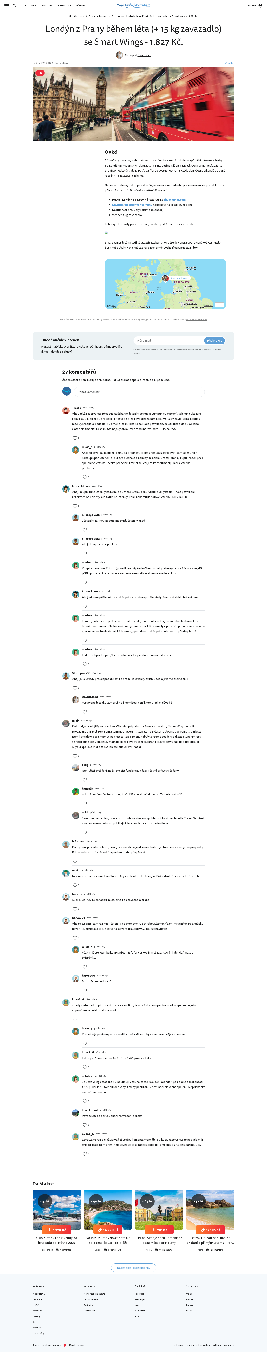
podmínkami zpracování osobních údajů (183, 349)
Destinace (37, 1299)
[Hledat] (16, 6)
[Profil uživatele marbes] (75, 565)
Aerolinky (37, 1310)
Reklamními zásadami (196, 319)
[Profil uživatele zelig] (75, 767)
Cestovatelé (89, 1310)
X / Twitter (140, 1310)
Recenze (37, 1327)
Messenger (140, 1299)
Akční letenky (76, 16)
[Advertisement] (68, 178)
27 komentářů (60, 63)
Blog (35, 1322)
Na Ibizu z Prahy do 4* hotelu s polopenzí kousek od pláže (108, 1240)
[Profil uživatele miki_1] (66, 873)
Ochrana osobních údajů (198, 1345)
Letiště (36, 1305)
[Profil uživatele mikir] (66, 723)
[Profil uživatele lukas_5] (75, 450)
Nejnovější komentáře (94, 1293)
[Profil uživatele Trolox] (66, 410)
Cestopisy (88, 1305)
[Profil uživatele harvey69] (66, 920)
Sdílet (231, 63)
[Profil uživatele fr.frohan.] (66, 844)
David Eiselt (144, 55)
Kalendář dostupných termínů (132, 205)
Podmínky (178, 1345)
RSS (137, 1316)
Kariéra (189, 1305)
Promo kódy (38, 1333)
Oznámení (229, 1345)
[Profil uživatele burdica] (66, 897)
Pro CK (189, 1310)
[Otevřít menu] (8, 6)
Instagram (140, 1305)
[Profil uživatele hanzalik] (75, 791)
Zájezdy (36, 1316)
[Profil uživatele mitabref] (75, 1079)
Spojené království (99, 16)
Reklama (217, 1345)
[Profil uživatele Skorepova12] (75, 517)
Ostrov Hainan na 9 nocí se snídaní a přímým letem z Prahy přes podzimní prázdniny (210, 1242)
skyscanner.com (175, 200)
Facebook (139, 1293)
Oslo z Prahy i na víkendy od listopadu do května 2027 (56, 1240)
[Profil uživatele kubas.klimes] (66, 489)
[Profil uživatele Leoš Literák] (75, 1113)
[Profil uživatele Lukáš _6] (66, 1002)
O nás (189, 1293)
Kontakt (190, 1299)
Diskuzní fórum (91, 1299)
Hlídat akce (214, 340)
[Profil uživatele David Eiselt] (75, 699)
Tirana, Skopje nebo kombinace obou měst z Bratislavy (159, 1240)
